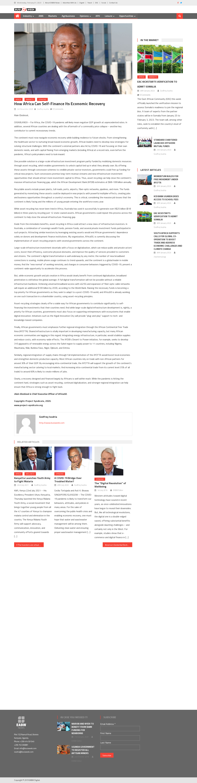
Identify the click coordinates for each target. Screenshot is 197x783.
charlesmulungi (160, 256)
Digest (81, 2)
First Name (105, 733)
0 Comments (58, 109)
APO (98, 16)
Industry (27, 16)
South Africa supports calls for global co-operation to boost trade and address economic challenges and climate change (168, 241)
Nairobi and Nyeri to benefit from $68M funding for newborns (83, 728)
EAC (96, 2)
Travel (89, 2)
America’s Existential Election (117, 544)
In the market (149, 40)
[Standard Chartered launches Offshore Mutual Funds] (144, 142)
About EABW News (52, 2)
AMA (41, 16)
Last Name (105, 742)
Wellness (30, 473)
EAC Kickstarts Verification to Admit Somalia (166, 216)
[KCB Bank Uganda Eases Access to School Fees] (144, 199)
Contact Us (113, 2)
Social (103, 2)
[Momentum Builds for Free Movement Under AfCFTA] (144, 179)
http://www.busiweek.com (51, 422)
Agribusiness (68, 16)
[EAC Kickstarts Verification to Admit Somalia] (160, 59)
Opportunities (126, 16)
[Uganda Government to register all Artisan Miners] (63, 749)
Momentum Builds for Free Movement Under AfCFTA (166, 179)
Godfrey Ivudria (43, 109)
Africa (18, 99)
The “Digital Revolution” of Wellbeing (110, 484)
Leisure (108, 16)
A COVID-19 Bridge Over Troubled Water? (68, 479)
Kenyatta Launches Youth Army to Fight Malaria (32, 479)
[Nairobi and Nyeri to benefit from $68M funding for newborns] (63, 726)
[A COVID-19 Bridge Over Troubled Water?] (73, 458)
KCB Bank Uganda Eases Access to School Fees (166, 198)
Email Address (108, 724)
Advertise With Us (69, 2)
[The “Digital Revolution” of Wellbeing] (113, 461)
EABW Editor (118, 490)
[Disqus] (73, 583)
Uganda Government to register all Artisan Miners (83, 750)
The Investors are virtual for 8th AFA (31, 544)
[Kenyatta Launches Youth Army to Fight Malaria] (33, 458)
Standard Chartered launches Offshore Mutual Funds (165, 143)
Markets (52, 16)
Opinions (84, 16)
